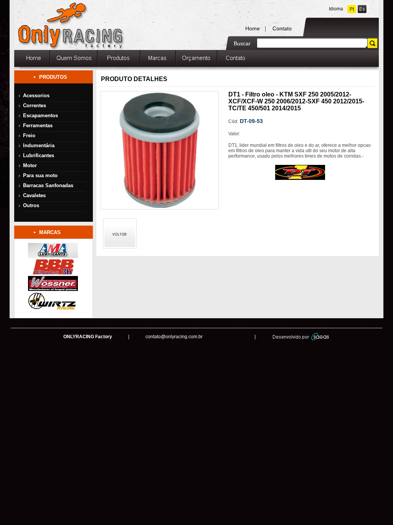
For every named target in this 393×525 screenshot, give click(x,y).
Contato (282, 28)
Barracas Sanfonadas (48, 185)
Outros (31, 205)
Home (252, 28)
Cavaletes (34, 195)
